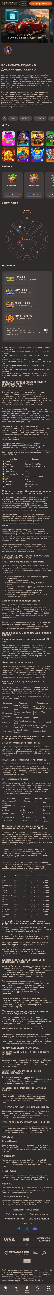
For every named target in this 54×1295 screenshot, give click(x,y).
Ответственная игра (14, 1219)
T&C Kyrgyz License (15, 1214)
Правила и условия (39, 1214)
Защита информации (39, 1219)
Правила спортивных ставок (25, 1210)
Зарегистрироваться (40, 4)
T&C (16, 334)
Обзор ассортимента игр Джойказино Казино (22, 359)
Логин (23, 4)
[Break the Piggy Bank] (8, 154)
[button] (27, 118)
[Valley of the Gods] (23, 154)
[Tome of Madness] (23, 138)
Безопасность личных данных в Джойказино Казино (25, 373)
